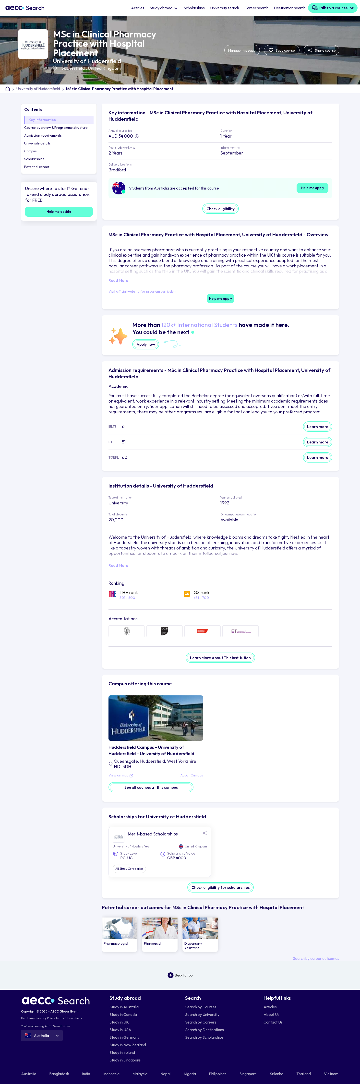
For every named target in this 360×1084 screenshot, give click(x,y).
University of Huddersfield (87, 61)
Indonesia (111, 1073)
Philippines (218, 1073)
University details (37, 143)
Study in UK (119, 1022)
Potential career (36, 167)
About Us (271, 1014)
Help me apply (312, 188)
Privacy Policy (45, 1018)
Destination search (289, 7)
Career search (256, 7)
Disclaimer (28, 1018)
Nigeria (190, 1073)
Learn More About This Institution (220, 657)
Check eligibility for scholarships (221, 887)
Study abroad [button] (161, 7)
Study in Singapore (125, 1060)
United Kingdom (104, 68)
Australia (29, 1073)
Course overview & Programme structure (56, 127)
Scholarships (194, 7)
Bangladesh (59, 1073)
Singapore (248, 1073)
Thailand (304, 1073)
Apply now (145, 344)
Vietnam (331, 1073)
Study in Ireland (122, 1052)
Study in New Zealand (127, 1044)
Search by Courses (200, 1006)
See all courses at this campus (151, 787)
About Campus (191, 775)
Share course (325, 50)
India (86, 1073)
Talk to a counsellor (336, 7)
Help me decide (59, 211)
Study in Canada (123, 1014)
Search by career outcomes (316, 958)
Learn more (317, 426)
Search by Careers (200, 1022)
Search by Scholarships (204, 1037)
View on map (118, 775)
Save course (285, 50)
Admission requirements (43, 135)
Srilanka (277, 1073)
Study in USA (120, 1029)
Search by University (202, 1014)
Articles (137, 7)
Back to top (184, 975)
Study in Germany (124, 1037)
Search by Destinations (204, 1029)
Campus (30, 151)
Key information (42, 120)
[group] (119, 934)
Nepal (165, 1073)
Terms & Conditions (69, 1018)
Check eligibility (220, 208)
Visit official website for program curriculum (142, 291)
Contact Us (273, 1022)
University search (224, 7)
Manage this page (242, 50)
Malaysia (140, 1073)
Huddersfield (72, 68)
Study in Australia (124, 1006)
